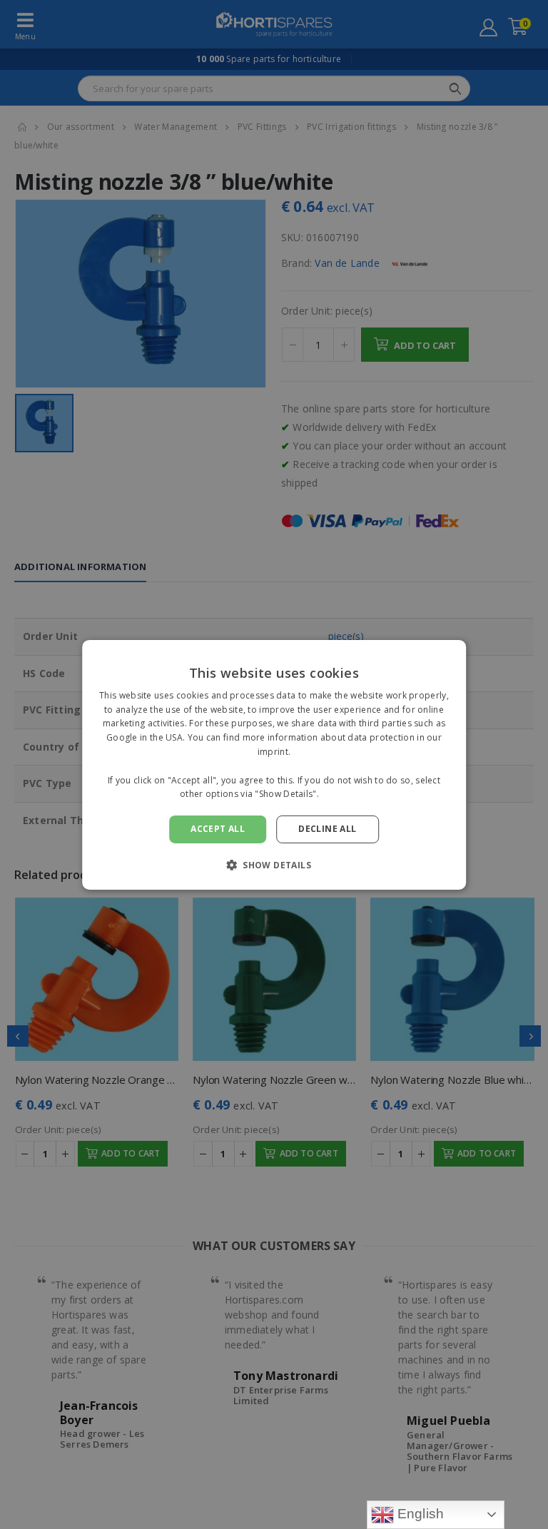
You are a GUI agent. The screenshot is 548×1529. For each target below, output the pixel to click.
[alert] (274, 764)
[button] (274, 865)
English (419, 1513)
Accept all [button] (218, 829)
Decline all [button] (327, 829)
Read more (344, 794)
